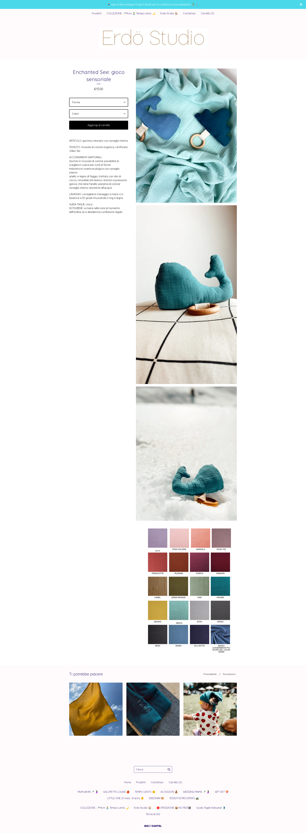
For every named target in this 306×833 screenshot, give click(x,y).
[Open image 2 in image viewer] (186, 294)
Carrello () (207, 13)
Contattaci (189, 13)
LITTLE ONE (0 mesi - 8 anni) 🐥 (125, 798)
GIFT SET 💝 (222, 791)
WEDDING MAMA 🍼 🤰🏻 (196, 791)
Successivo (229, 674)
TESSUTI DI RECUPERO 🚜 (184, 798)
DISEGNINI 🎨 (156, 798)
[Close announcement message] (300, 4)
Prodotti (97, 13)
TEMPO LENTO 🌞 (145, 791)
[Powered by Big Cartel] (153, 826)
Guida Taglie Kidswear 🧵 (211, 807)
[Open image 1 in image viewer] (186, 136)
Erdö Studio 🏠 (169, 13)
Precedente (210, 674)
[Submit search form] (169, 769)
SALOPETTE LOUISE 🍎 (116, 791)
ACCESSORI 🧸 (169, 791)
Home (127, 782)
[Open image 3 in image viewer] (186, 454)
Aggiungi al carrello (98, 125)
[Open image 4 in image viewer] (186, 589)
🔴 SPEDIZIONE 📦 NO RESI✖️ (174, 807)
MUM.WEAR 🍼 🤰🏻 (88, 791)
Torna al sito (153, 814)
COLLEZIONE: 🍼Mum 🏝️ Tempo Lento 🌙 (131, 13)
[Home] (153, 38)
